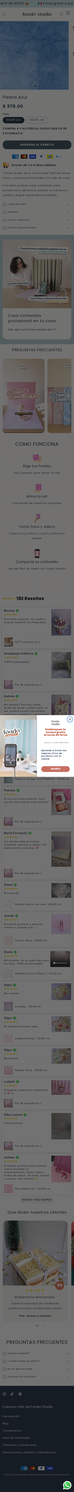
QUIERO (55, 769)
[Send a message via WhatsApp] (67, 1485)
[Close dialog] (70, 719)
